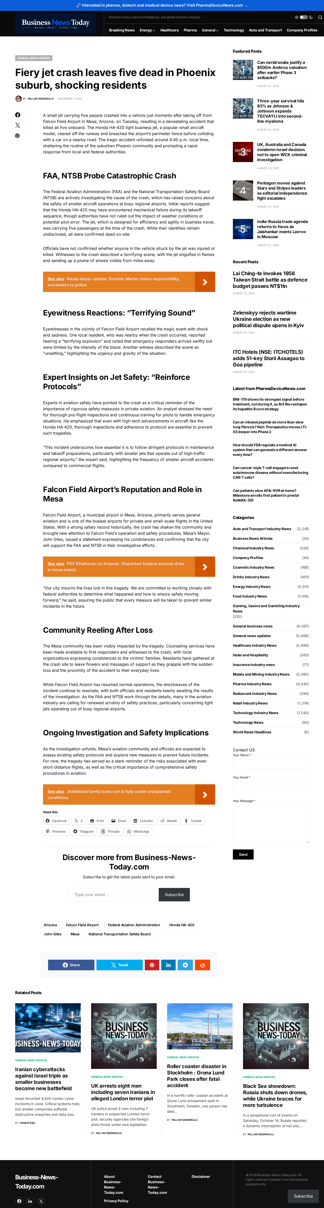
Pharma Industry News (252, 684)
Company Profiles (248, 557)
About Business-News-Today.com (113, 1184)
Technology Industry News (255, 713)
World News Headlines (252, 732)
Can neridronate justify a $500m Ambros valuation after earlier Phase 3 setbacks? (282, 70)
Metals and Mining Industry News (261, 674)
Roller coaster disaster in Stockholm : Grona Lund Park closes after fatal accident (196, 1075)
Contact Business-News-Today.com (157, 1184)
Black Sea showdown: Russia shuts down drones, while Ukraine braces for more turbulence (275, 1095)
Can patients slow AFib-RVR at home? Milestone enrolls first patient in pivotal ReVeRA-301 (266, 495)
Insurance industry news (254, 664)
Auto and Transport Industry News (262, 529)
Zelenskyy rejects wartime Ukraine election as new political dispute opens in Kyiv (268, 319)
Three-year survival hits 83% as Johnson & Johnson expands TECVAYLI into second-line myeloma (280, 111)
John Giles (53, 934)
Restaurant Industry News (255, 693)
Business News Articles (253, 538)
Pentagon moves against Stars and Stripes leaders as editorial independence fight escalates (282, 190)
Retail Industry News (250, 703)
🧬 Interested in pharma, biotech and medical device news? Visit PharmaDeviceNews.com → (162, 5)
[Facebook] (19, 1201)
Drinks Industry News (251, 577)
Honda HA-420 (181, 925)
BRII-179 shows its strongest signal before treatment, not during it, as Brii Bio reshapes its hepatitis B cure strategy (270, 404)
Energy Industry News (252, 586)
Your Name (242, 755)
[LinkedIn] (30, 1201)
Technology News (248, 722)
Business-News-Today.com (36, 1182)
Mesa (75, 934)
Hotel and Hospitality (250, 655)
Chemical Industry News (253, 548)
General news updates (34, 58)
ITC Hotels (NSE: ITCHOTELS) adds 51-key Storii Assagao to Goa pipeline (269, 358)
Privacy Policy (116, 1201)
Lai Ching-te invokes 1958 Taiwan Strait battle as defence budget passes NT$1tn (270, 279)
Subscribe (174, 894)
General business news (252, 626)
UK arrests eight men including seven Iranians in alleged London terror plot (123, 1092)
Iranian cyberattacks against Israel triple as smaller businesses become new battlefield (43, 1078)
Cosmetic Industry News (253, 567)
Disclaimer (201, 1176)
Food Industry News (250, 596)
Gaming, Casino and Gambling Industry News (266, 608)
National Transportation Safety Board (119, 934)
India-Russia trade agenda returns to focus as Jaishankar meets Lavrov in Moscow (282, 229)
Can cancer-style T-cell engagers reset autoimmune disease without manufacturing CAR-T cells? (270, 472)
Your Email (241, 777)
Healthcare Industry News (255, 645)
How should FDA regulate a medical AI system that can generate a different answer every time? (270, 450)
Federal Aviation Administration (134, 925)
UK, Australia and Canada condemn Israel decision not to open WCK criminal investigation (282, 152)
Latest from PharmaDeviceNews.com (269, 388)
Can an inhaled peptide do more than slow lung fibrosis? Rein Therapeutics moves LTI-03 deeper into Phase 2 (270, 427)
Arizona (50, 925)
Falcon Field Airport (82, 925)
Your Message (244, 801)
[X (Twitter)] (41, 1201)
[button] (304, 17)
